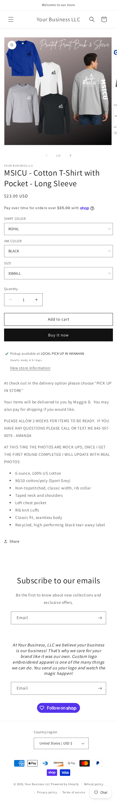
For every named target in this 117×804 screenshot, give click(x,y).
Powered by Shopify (65, 784)
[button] (11, 19)
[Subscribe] (100, 617)
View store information (30, 367)
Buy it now (58, 335)
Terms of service (73, 792)
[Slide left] (47, 155)
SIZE (7, 263)
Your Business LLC (37, 784)
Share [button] (15, 541)
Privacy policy (47, 792)
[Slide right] (70, 155)
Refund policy (93, 784)
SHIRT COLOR (15, 218)
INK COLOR (12, 241)
